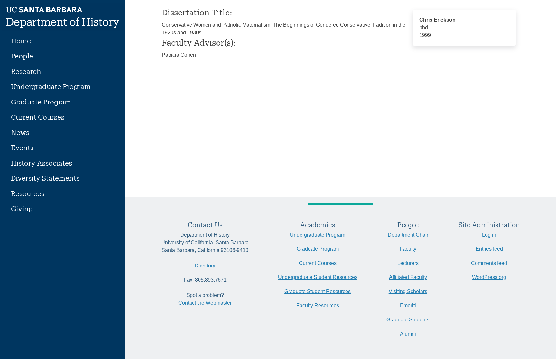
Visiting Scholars (408, 291)
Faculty (408, 249)
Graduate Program (41, 102)
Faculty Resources (317, 305)
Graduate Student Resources (317, 291)
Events (22, 147)
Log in (489, 235)
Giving (22, 208)
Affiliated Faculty (408, 277)
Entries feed (489, 249)
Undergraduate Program (51, 86)
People (22, 56)
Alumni (408, 334)
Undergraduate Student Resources (317, 277)
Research (26, 71)
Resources (27, 193)
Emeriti (408, 305)
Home (21, 41)
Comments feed (489, 263)
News (20, 132)
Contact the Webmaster (205, 303)
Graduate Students (407, 319)
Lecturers (408, 263)
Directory (205, 265)
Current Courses (37, 117)
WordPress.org (489, 277)
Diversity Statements (45, 178)
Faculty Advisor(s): (199, 42)
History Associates (41, 163)
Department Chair (408, 235)
